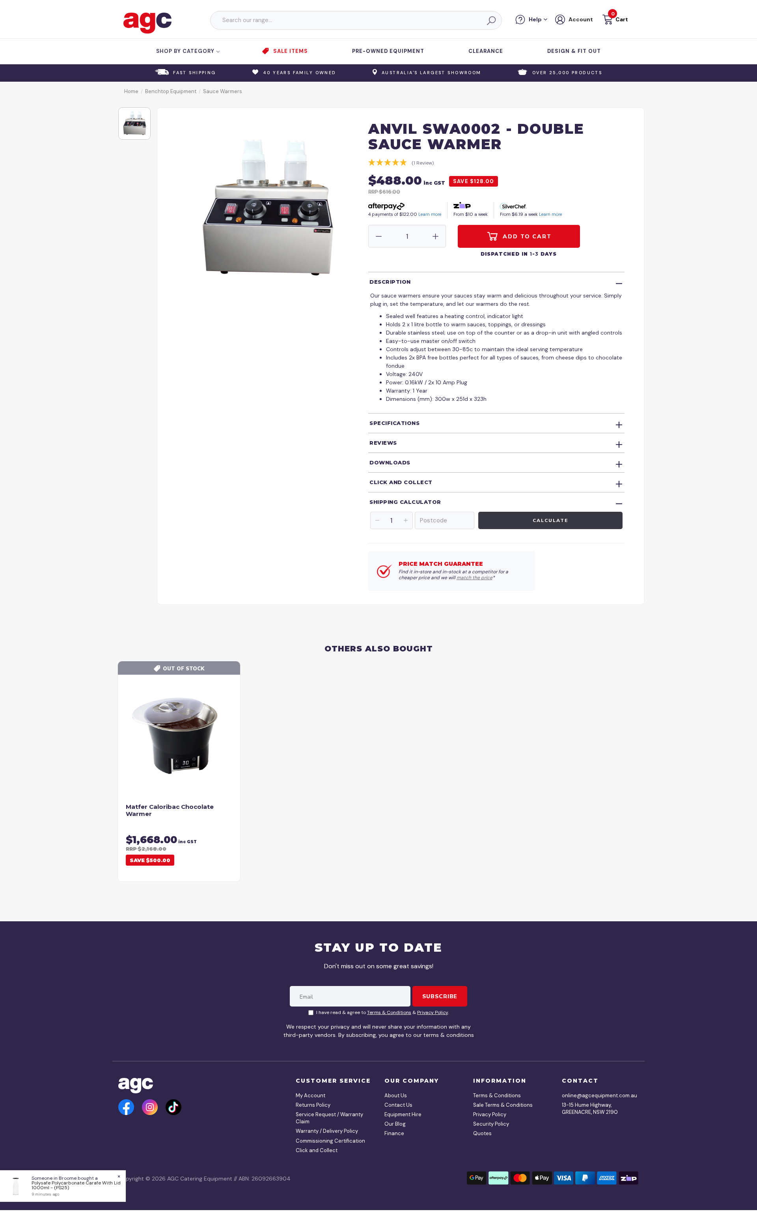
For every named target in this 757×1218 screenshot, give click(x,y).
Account (581, 19)
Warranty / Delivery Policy (327, 1131)
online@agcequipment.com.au (597, 1095)
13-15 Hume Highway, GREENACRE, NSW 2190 (590, 1108)
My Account (310, 1095)
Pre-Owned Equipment (388, 51)
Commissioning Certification (330, 1141)
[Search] (491, 20)
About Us (395, 1095)
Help (535, 19)
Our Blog (395, 1124)
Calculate (550, 520)
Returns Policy (313, 1105)
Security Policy (491, 1124)
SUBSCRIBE (439, 996)
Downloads (389, 462)
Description (390, 282)
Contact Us (398, 1105)
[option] (134, 123)
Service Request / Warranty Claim (329, 1118)
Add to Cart (526, 236)
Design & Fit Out (574, 51)
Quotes (482, 1133)
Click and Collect (401, 482)
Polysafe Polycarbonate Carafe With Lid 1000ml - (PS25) (76, 1185)
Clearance (485, 51)
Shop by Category (186, 51)
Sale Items (290, 51)
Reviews (383, 443)
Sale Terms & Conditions (503, 1105)
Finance (394, 1133)
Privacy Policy (432, 1012)
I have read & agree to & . (382, 1012)
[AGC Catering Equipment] (147, 22)
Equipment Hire (402, 1114)
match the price (474, 577)
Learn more (429, 214)
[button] (614, 21)
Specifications (394, 423)
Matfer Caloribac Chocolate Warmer (170, 810)
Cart (621, 19)
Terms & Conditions (389, 1012)
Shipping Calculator (405, 502)
